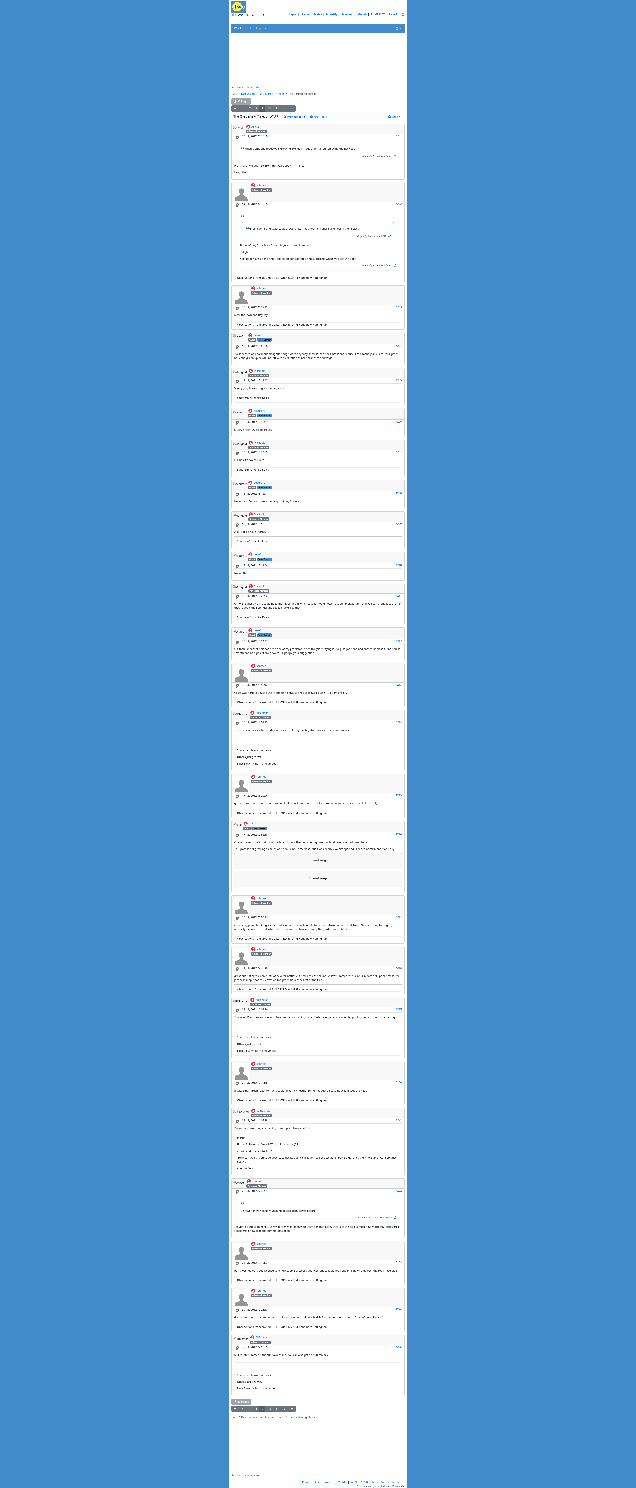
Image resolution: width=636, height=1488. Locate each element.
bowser (256, 1181)
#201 (399, 136)
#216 (399, 834)
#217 (399, 917)
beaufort (259, 335)
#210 (399, 565)
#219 (399, 1009)
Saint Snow (263, 1110)
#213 (399, 684)
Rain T (393, 14)
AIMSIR (255, 126)
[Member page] (403, 14)
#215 (399, 795)
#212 (399, 641)
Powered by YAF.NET (334, 1482)
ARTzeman (262, 713)
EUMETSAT (378, 14)
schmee (261, 185)
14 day (318, 14)
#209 (399, 524)
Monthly (331, 14)
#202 (399, 204)
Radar (305, 14)
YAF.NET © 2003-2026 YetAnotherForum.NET (377, 1482)
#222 (399, 1190)
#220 (399, 1082)
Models (362, 14)
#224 (399, 1309)
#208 (399, 493)
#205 (399, 380)
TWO (237, 28)
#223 (399, 1262)
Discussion (248, 94)
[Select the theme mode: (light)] (398, 28)
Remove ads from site (245, 87)
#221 (399, 1120)
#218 (399, 968)
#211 (399, 595)
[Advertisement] (318, 59)
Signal (293, 14)
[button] (249, 28)
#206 (399, 421)
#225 (399, 1347)
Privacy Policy (310, 1482)
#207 (399, 452)
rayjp (252, 823)
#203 (399, 307)
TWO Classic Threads (271, 94)
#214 (399, 722)
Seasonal (347, 14)
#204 (399, 346)
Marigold (259, 371)
